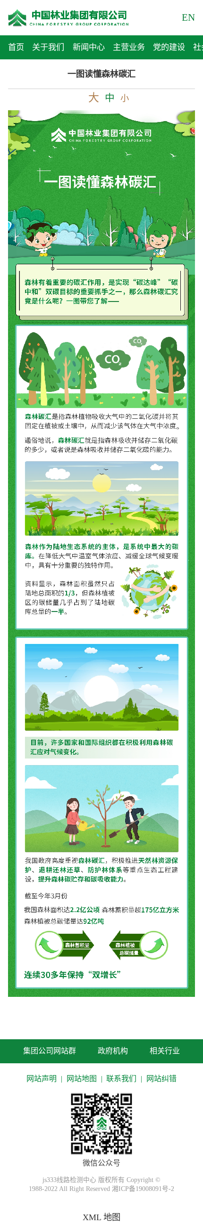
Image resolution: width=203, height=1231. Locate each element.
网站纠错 (161, 1079)
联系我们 (121, 1079)
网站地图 (82, 1079)
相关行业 (165, 1051)
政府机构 (113, 1051)
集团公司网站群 (49, 1051)
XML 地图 (101, 1217)
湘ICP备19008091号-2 (143, 1188)
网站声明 (41, 1079)
